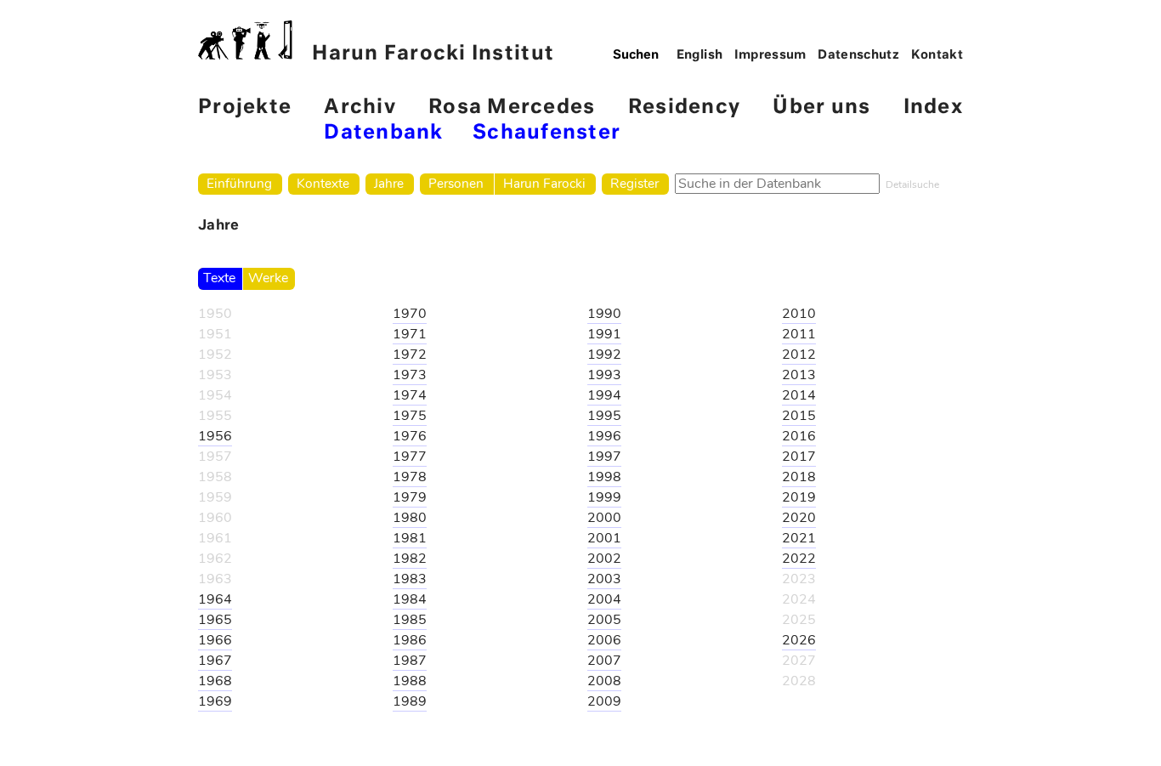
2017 (799, 456)
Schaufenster (546, 133)
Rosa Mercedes (511, 107)
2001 (604, 538)
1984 (410, 599)
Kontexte (323, 183)
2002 (604, 558)
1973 (410, 375)
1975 (410, 415)
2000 (604, 517)
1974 (410, 395)
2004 (604, 599)
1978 (410, 477)
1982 (410, 558)
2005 (604, 619)
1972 (410, 354)
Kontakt (937, 55)
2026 (799, 640)
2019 (799, 497)
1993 (604, 375)
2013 (799, 375)
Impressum (770, 55)
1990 (604, 313)
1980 (410, 517)
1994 (604, 395)
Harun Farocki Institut (433, 54)
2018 (799, 477)
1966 (215, 640)
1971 (410, 334)
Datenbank (383, 133)
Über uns (821, 107)
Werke (268, 278)
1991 (604, 334)
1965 (215, 619)
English (700, 55)
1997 (604, 456)
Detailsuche (912, 184)
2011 (799, 334)
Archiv (360, 107)
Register (634, 183)
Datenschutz (858, 55)
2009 (604, 701)
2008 (604, 681)
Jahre (389, 183)
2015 (799, 415)
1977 (410, 456)
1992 (604, 354)
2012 (799, 354)
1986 (410, 640)
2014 (799, 395)
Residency (684, 107)
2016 (799, 436)
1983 (410, 579)
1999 (604, 497)
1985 (410, 619)
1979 (410, 497)
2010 (799, 313)
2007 (604, 660)
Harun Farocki (544, 183)
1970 (410, 313)
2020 (799, 517)
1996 (604, 436)
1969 (215, 701)
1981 (410, 538)
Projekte (245, 107)
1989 (410, 701)
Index (933, 107)
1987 (410, 660)
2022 (799, 558)
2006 (604, 640)
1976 (410, 436)
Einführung (239, 183)
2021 (799, 538)
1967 (215, 660)
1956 (215, 436)
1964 (215, 599)
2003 (604, 579)
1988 (410, 681)
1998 (604, 477)
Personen (456, 183)
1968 (215, 681)
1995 (604, 415)
